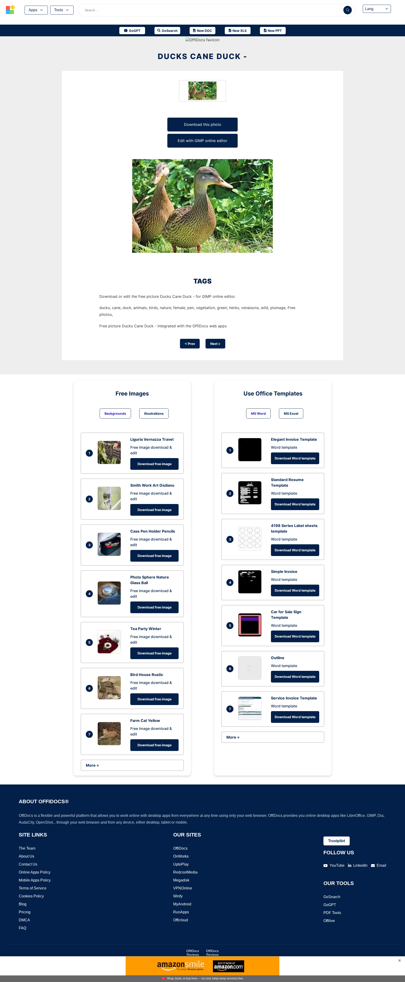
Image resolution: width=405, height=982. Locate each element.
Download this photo (202, 124)
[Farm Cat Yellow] (110, 744)
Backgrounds (115, 413)
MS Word (258, 413)
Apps (33, 10)
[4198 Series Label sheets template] (251, 549)
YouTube (337, 865)
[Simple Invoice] (251, 592)
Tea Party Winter (145, 628)
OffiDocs (180, 848)
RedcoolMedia (185, 872)
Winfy (178, 896)
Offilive (329, 921)
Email (381, 865)
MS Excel (291, 413)
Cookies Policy (31, 896)
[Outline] (251, 678)
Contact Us (28, 864)
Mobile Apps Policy (35, 880)
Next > (215, 344)
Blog (22, 904)
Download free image (155, 464)
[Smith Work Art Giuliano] (110, 508)
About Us (26, 856)
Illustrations (154, 413)
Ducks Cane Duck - (203, 56)
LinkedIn (360, 865)
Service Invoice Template (294, 698)
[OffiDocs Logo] (10, 10)
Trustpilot (336, 841)
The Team (27, 848)
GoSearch (331, 897)
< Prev (190, 344)
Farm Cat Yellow (145, 720)
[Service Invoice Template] (251, 718)
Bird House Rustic (146, 674)
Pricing (24, 912)
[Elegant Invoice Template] (251, 460)
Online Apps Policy (34, 872)
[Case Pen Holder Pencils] (110, 554)
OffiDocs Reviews (192, 952)
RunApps (181, 912)
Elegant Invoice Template (294, 439)
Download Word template (295, 458)
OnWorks (181, 856)
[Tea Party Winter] (110, 652)
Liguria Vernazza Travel (151, 439)
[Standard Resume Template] (251, 503)
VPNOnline (182, 888)
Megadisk (181, 880)
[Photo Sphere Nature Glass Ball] (110, 603)
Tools (58, 10)
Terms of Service (32, 888)
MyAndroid (182, 904)
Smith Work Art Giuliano (152, 485)
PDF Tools (332, 913)
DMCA (24, 920)
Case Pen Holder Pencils (152, 531)
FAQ (22, 928)
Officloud (180, 920)
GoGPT (329, 905)
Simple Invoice (284, 571)
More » (92, 765)
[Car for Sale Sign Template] (251, 635)
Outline (277, 657)
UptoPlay (181, 864)
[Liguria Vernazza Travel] (110, 462)
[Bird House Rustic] (110, 698)
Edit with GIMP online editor (202, 140)
